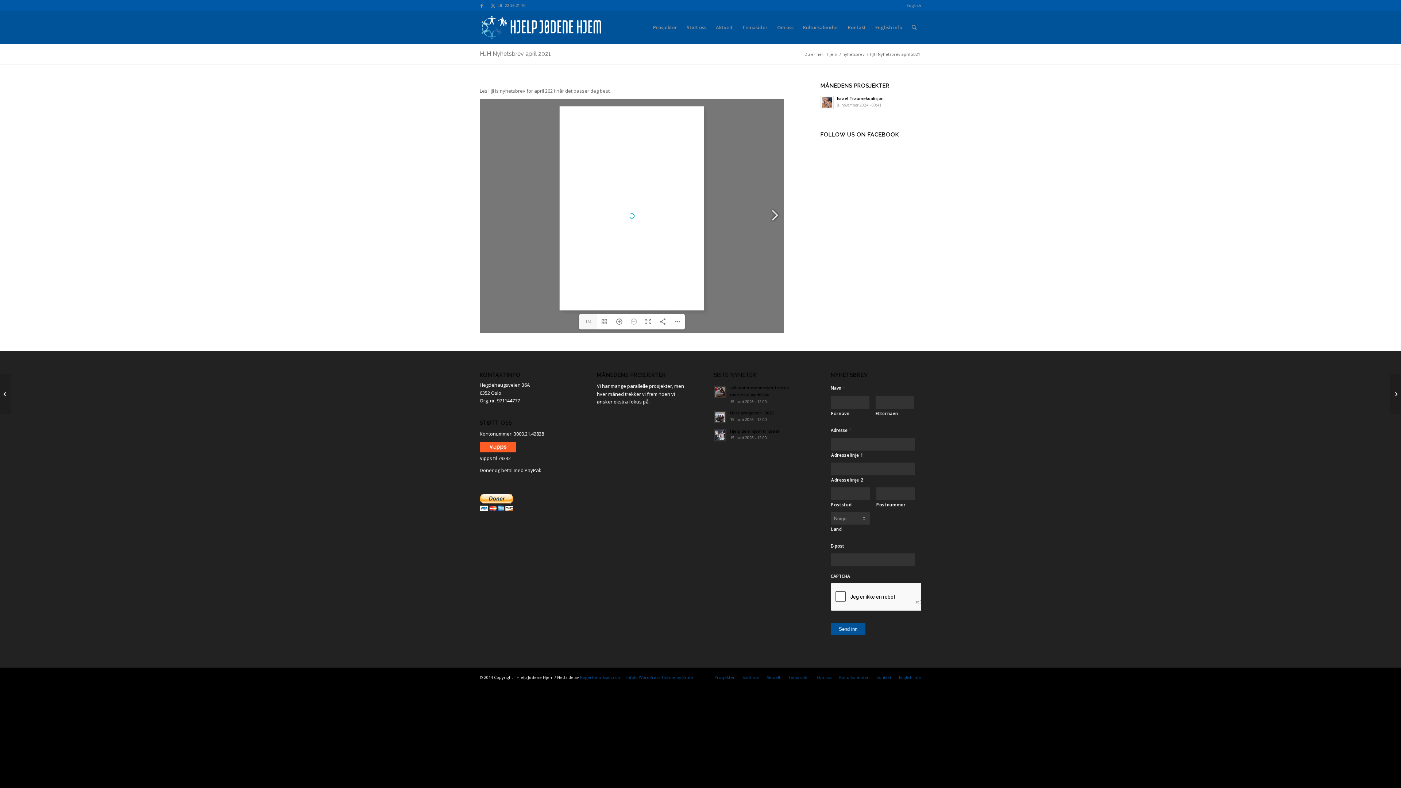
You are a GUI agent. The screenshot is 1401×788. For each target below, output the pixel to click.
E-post (837, 546)
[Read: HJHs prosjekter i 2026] (720, 417)
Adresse (841, 430)
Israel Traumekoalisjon (860, 98)
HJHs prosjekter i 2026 (751, 413)
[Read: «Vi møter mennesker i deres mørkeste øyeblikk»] (720, 391)
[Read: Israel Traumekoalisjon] (827, 102)
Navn (838, 388)
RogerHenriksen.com (601, 677)
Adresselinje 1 (847, 455)
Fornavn (840, 413)
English (914, 5)
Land (836, 529)
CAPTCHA (840, 576)
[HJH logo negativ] (542, 27)
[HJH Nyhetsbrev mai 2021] (1395, 394)
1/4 (588, 321)
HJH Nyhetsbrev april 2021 (515, 53)
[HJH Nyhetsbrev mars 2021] (5, 394)
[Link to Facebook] (481, 5)
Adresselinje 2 (847, 480)
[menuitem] (912, 5)
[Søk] (914, 27)
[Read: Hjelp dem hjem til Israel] (720, 435)
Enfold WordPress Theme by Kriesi (659, 677)
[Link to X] (492, 5)
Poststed (841, 505)
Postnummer (891, 505)
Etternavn (887, 413)
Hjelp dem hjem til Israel (754, 431)
